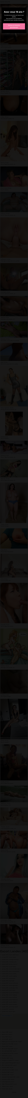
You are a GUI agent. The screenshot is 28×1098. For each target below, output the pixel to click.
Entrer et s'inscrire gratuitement (14, 26)
